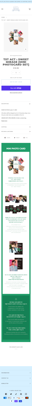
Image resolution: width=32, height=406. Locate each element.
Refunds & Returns (7, 131)
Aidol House (14, 390)
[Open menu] (4, 9)
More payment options (16, 92)
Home (3, 17)
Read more (4, 121)
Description (5, 103)
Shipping (4, 127)
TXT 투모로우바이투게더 (16, 55)
